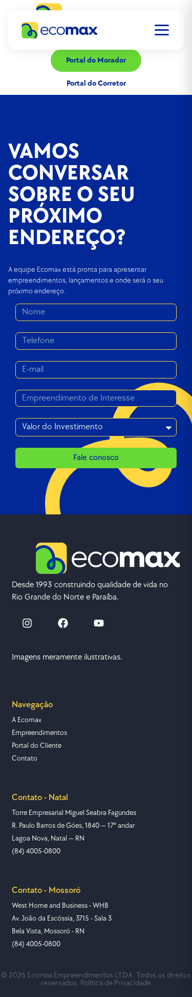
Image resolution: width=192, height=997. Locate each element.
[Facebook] (63, 623)
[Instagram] (27, 623)
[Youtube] (98, 623)
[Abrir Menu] (162, 30)
